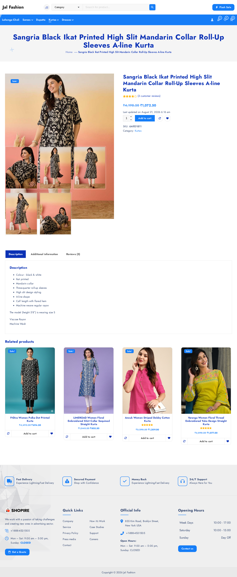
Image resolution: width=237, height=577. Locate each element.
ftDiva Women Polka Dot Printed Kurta (30, 419)
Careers (94, 539)
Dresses (66, 20)
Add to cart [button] (30, 433)
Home (69, 52)
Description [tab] (16, 254)
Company (68, 521)
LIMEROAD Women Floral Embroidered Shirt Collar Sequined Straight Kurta (89, 421)
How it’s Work (97, 521)
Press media (69, 539)
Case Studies (97, 527)
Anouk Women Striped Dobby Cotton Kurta (147, 419)
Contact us (187, 548)
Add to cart (144, 118)
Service (67, 527)
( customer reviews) (149, 96)
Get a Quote (18, 552)
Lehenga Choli (10, 20)
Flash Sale (225, 7)
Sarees (27, 20)
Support (94, 533)
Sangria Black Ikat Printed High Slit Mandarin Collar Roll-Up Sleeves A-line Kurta (124, 52)
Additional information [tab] (44, 254)
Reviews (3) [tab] (73, 254)
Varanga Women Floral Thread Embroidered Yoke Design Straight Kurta (206, 421)
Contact (67, 545)
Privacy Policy (70, 533)
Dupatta (40, 20)
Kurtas (52, 20)
